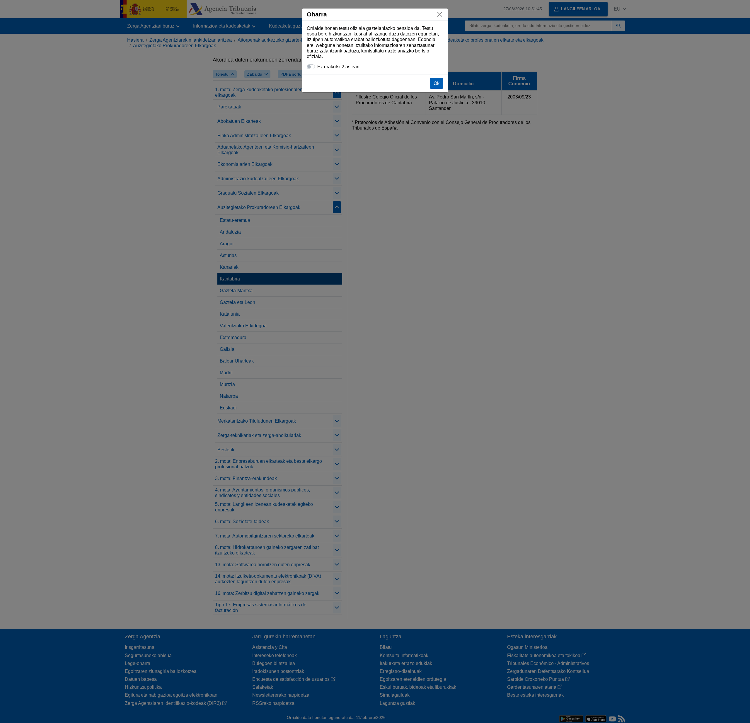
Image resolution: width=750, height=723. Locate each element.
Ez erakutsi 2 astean (338, 66)
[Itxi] (440, 14)
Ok (436, 83)
